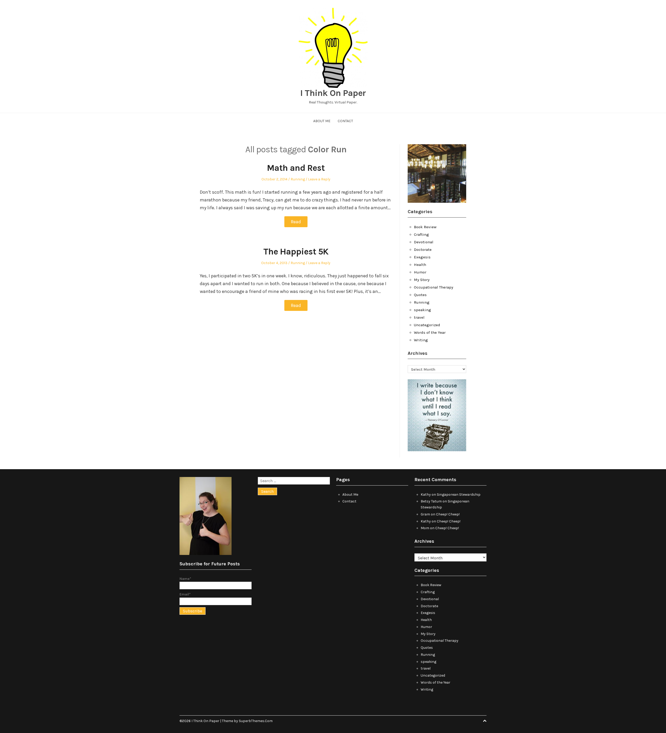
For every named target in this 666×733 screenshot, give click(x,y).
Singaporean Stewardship (459, 494)
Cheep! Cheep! (448, 514)
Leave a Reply (319, 179)
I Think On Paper (333, 93)
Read (296, 222)
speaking (422, 309)
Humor (420, 272)
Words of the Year (430, 332)
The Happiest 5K (295, 251)
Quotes (420, 294)
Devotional (423, 242)
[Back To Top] (484, 721)
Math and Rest (296, 168)
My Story (422, 279)
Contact (345, 121)
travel (419, 317)
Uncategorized (427, 325)
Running (298, 179)
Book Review (425, 227)
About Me (321, 121)
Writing (421, 340)
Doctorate (423, 249)
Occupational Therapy (433, 287)
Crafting (421, 234)
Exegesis (422, 257)
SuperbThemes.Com (256, 721)
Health (420, 264)
